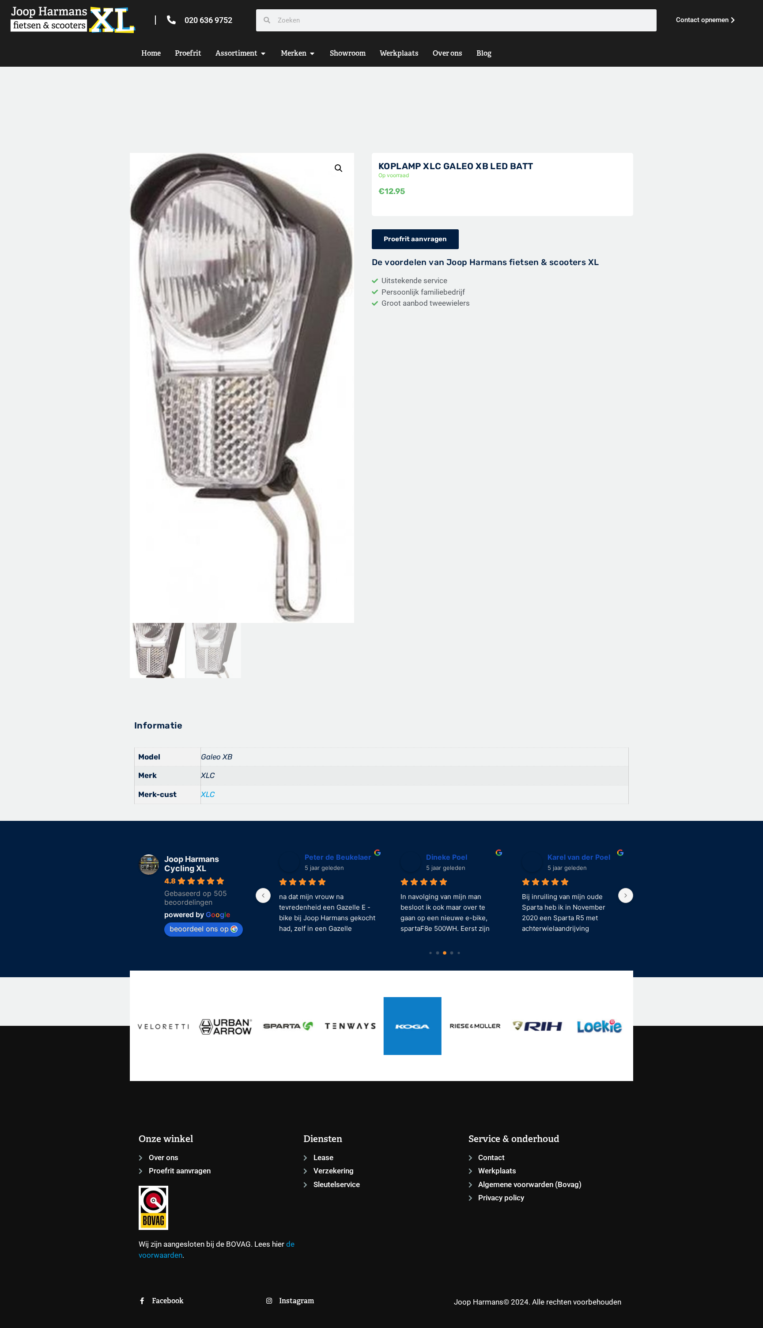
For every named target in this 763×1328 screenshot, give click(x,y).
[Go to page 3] (451, 952)
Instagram (296, 1300)
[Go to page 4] (458, 953)
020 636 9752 (208, 20)
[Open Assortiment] (263, 53)
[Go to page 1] (437, 952)
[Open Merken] (312, 53)
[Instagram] (269, 1301)
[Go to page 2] (444, 953)
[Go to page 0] (430, 953)
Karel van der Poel (573, 857)
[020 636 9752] (171, 19)
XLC (208, 794)
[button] (339, 168)
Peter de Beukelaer (332, 857)
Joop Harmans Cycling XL (191, 863)
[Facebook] (142, 1301)
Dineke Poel (440, 857)
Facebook (168, 1300)
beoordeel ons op (199, 928)
